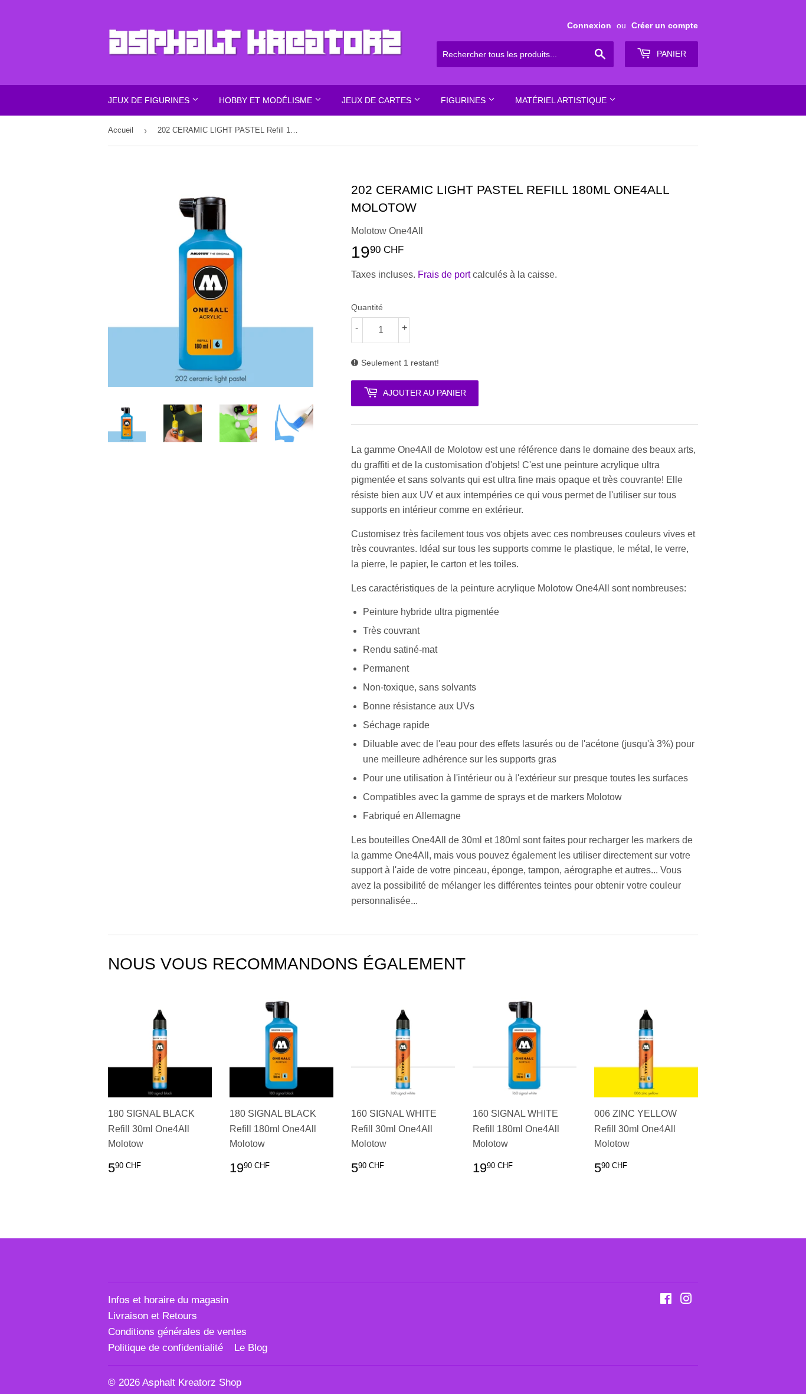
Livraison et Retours (152, 1315)
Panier (670, 53)
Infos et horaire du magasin (168, 1300)
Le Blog (250, 1347)
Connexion (589, 25)
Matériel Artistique (562, 100)
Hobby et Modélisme (266, 100)
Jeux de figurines (150, 100)
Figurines (464, 100)
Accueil (120, 130)
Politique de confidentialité (165, 1347)
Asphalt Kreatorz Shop (191, 1382)
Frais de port (444, 274)
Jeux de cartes (378, 100)
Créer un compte (664, 25)
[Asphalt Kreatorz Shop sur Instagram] (686, 1300)
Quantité (367, 307)
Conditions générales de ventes (177, 1331)
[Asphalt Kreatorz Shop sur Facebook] (666, 1300)
